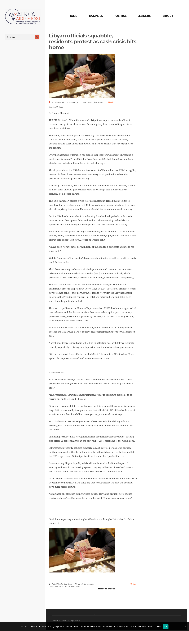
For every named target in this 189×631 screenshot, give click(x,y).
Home (73, 16)
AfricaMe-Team (57, 107)
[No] (185, 626)
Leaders (144, 16)
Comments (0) (72, 102)
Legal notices (75, 621)
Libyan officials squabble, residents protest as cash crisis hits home (92, 41)
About (168, 16)
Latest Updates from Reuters (93, 102)
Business (96, 16)
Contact (55, 621)
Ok (165, 626)
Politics (120, 16)
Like (112, 102)
